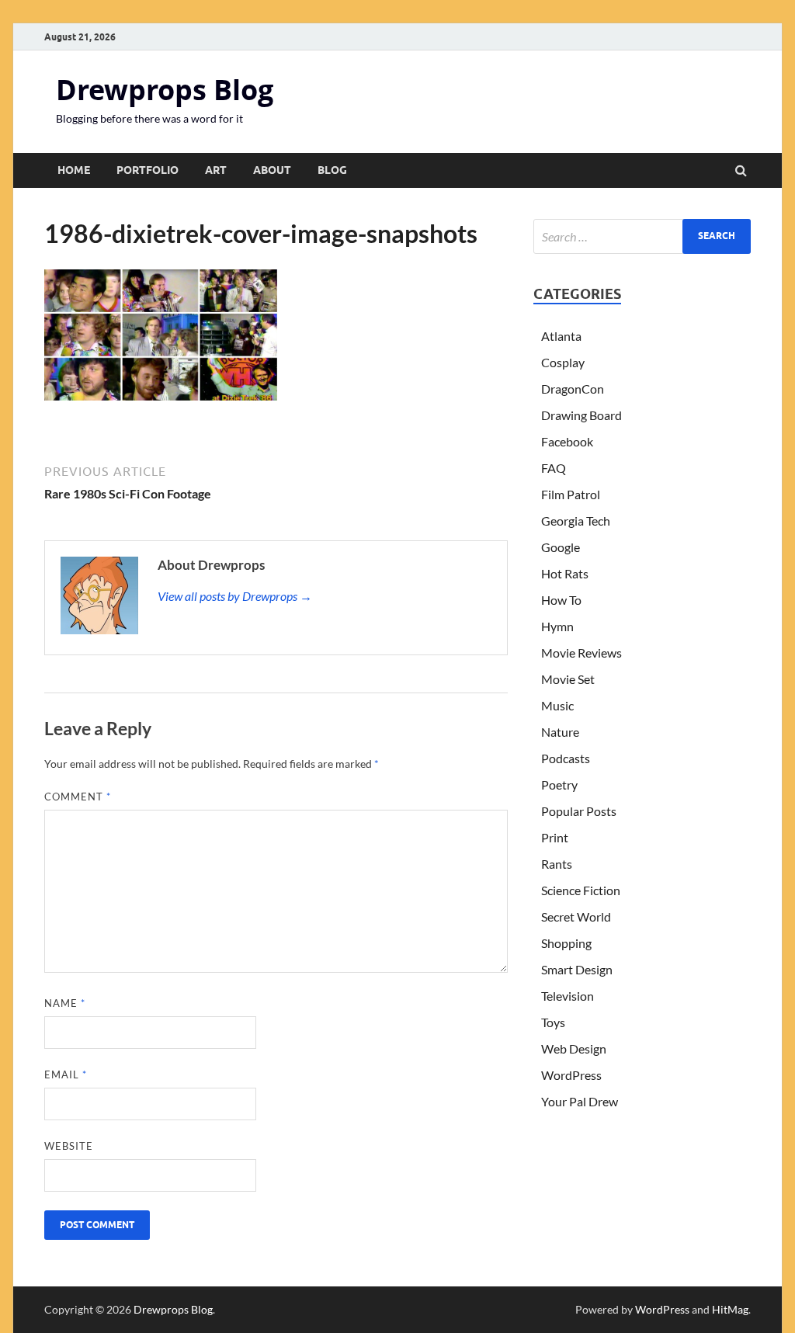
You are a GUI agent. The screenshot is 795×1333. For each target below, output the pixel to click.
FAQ (553, 467)
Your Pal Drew (579, 1101)
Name (64, 1003)
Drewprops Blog (164, 90)
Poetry (559, 784)
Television (567, 995)
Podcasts (565, 758)
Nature (560, 731)
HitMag (730, 1309)
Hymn (557, 626)
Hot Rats (564, 573)
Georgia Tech (575, 520)
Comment (77, 796)
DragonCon (572, 388)
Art (216, 170)
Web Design (573, 1048)
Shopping (566, 943)
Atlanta (561, 335)
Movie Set (568, 679)
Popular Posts (578, 811)
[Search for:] (642, 236)
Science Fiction (580, 890)
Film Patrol (570, 494)
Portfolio (147, 170)
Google (560, 547)
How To (561, 599)
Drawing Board (581, 415)
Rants (556, 863)
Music (557, 705)
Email (65, 1074)
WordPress (571, 1074)
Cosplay (563, 362)
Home (73, 170)
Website (68, 1146)
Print (554, 837)
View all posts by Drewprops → (235, 595)
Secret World (576, 916)
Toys (553, 1022)
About (272, 170)
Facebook (567, 441)
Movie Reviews (581, 652)
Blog (332, 170)
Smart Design (577, 969)
